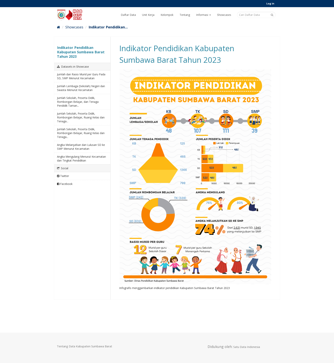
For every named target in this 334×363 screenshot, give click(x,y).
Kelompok (167, 15)
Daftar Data (128, 15)
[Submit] (272, 14)
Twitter (64, 176)
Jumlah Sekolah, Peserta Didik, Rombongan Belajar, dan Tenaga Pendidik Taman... (78, 101)
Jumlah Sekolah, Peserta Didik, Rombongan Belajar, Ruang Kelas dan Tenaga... (81, 117)
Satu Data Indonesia (246, 347)
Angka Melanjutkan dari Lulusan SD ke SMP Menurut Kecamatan (81, 146)
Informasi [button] (202, 15)
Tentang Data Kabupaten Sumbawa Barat (84, 346)
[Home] (58, 27)
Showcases (224, 15)
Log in (270, 3)
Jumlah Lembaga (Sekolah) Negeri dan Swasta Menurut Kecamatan (81, 88)
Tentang (185, 15)
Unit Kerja (148, 15)
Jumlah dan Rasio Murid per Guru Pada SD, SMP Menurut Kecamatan (81, 76)
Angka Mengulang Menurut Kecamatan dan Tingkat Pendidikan (81, 158)
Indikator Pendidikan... (108, 27)
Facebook (65, 184)
